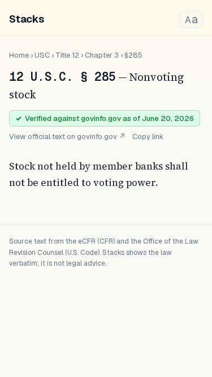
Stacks (26, 18)
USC (42, 55)
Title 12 (67, 55)
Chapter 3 (102, 55)
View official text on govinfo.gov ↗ (67, 136)
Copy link (148, 136)
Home (19, 55)
